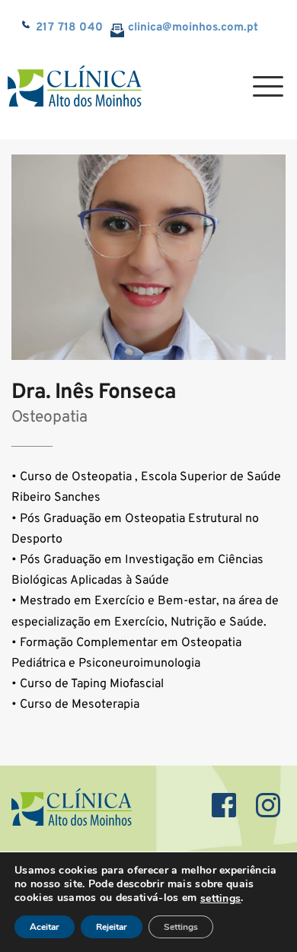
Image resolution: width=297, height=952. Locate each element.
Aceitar (44, 927)
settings (220, 899)
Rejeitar (111, 927)
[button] (268, 86)
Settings (181, 927)
